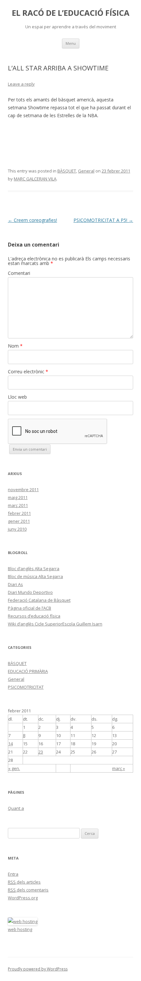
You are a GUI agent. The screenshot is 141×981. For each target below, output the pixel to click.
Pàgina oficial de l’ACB (29, 608)
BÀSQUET (66, 171)
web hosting (20, 929)
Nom (15, 346)
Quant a (16, 808)
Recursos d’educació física (34, 616)
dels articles (24, 882)
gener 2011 (19, 521)
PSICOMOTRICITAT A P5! (103, 220)
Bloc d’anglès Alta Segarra (33, 568)
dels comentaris (28, 890)
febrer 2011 (19, 513)
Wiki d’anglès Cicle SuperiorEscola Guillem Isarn (55, 624)
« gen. (14, 768)
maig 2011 (18, 497)
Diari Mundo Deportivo (30, 592)
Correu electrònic (28, 371)
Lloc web (17, 397)
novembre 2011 (23, 489)
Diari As (15, 584)
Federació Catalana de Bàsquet (39, 600)
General (86, 171)
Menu (71, 43)
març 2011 (18, 505)
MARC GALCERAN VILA (35, 179)
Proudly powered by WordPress (38, 969)
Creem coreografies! (32, 220)
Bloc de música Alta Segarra (35, 576)
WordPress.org (23, 898)
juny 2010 (17, 529)
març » (118, 768)
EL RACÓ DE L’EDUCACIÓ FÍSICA (71, 13)
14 (10, 744)
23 (40, 752)
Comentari (19, 273)
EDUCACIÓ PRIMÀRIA (28, 671)
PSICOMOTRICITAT (26, 687)
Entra (13, 874)
